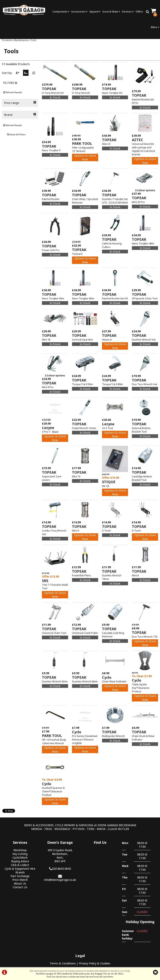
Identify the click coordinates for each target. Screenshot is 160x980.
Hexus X (107, 339)
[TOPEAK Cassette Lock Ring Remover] (115, 621)
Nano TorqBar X (51, 150)
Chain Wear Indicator (114, 681)
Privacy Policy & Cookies (94, 963)
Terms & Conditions (63, 963)
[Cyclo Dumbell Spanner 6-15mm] (55, 776)
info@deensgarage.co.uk (60, 880)
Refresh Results (13, 92)
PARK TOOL (82, 143)
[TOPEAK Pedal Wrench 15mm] (85, 416)
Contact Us (20, 887)
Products (7, 40)
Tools (33, 40)
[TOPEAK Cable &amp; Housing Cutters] (115, 231)
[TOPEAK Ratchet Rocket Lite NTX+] (145, 87)
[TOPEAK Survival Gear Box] (85, 327)
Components (60, 11)
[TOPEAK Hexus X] (115, 327)
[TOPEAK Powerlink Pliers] (85, 563)
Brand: (8, 115)
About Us (20, 883)
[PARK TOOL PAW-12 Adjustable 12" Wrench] (85, 132)
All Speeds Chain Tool (144, 298)
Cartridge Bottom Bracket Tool (142, 478)
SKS (45, 580)
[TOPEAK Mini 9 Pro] (55, 372)
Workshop (20, 850)
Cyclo (106, 677)
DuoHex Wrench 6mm (55, 681)
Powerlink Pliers (81, 575)
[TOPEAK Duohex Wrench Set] (145, 327)
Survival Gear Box (82, 339)
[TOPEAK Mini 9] (85, 518)
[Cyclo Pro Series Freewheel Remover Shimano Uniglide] (85, 724)
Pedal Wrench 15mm (84, 428)
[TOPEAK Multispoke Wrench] (115, 724)
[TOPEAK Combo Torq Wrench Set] (55, 518)
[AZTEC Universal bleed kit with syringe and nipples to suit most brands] (145, 132)
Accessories (78, 11)
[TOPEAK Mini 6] (145, 563)
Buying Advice (20, 861)
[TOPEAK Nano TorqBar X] (55, 138)
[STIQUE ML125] (115, 471)
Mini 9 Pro (47, 387)
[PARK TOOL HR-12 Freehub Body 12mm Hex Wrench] (55, 724)
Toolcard (77, 254)
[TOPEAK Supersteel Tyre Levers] (55, 464)
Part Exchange (20, 876)
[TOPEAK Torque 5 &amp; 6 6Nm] (115, 372)
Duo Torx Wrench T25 (145, 636)
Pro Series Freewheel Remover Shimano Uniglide (84, 739)
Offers (139, 11)
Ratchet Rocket (50, 199)
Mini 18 (46, 339)
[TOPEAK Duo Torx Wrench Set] (145, 372)
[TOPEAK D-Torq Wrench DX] (55, 81)
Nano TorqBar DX (112, 93)
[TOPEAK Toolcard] (85, 238)
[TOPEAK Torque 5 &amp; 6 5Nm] (85, 372)
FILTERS (9, 83)
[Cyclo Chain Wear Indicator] (115, 669)
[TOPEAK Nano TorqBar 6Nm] (85, 286)
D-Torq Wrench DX (53, 93)
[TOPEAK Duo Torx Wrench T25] (145, 621)
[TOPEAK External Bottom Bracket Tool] (145, 416)
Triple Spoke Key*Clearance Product (140, 688)
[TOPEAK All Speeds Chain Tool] (145, 286)
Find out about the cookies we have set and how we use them (80, 976)
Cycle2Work (20, 857)
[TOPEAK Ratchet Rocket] (55, 187)
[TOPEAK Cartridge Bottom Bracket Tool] (145, 464)
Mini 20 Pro (138, 202)
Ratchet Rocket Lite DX (115, 298)
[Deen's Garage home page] (24, 10)
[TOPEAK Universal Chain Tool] (55, 621)
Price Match (20, 880)
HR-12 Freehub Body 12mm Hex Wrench (54, 741)
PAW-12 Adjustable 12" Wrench (83, 149)
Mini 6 (135, 575)
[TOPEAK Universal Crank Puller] (85, 621)
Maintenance (21, 40)
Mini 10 (76, 476)
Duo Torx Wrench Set (144, 384)
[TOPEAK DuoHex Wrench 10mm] (115, 563)
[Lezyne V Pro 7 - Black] (55, 416)
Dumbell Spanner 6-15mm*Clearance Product (53, 791)
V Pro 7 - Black (50, 431)
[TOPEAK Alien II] (115, 132)
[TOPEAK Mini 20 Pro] (145, 187)
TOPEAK (49, 88)
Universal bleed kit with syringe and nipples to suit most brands (143, 149)
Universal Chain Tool (54, 633)
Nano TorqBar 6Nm (83, 298)
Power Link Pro (51, 250)
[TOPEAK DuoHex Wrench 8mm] (85, 669)
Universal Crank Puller (85, 633)
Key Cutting (20, 854)
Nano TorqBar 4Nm (143, 243)
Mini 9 (75, 530)
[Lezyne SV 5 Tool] (115, 416)
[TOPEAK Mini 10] (85, 464)
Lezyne (48, 427)
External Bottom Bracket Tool (141, 429)
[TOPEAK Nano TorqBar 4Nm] (145, 231)
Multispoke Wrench (113, 736)
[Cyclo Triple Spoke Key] (145, 669)
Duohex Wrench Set (144, 339)
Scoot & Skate (110, 11)
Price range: (12, 103)
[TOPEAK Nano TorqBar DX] (115, 81)
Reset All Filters (17, 134)
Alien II (106, 144)
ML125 (105, 486)
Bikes (154, 27)
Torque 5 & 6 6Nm (112, 384)
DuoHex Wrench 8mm (85, 681)
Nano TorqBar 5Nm (53, 298)
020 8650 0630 (61, 868)
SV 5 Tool (107, 428)
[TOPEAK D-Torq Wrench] (85, 81)
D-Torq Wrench (81, 93)
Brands (20, 872)
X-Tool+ (106, 530)
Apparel (94, 11)
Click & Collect (20, 865)
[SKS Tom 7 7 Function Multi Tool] (55, 570)
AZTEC (137, 139)
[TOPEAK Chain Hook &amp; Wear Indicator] (145, 724)
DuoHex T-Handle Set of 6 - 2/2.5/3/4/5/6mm (115, 200)
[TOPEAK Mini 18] (55, 327)
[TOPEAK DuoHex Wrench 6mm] (55, 669)
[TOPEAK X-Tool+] (115, 518)
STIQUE (109, 481)
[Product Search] (147, 11)
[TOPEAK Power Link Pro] (55, 238)
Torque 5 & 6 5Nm (82, 384)
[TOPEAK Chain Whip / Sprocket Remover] (85, 187)
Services (127, 11)
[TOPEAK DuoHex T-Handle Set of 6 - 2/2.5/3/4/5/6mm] (115, 187)
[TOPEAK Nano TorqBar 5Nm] (55, 286)
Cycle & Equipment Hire (20, 868)
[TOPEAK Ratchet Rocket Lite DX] (115, 286)
